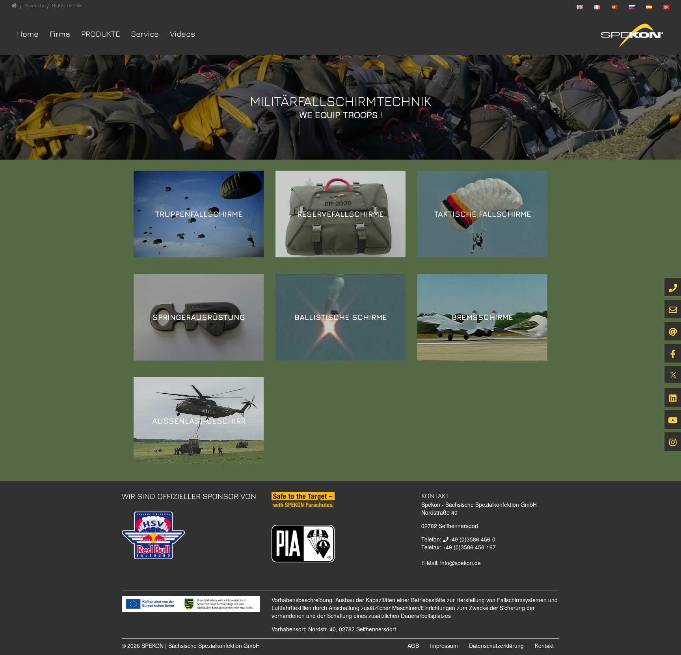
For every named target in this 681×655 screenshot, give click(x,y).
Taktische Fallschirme (482, 213)
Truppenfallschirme (199, 213)
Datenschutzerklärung (496, 645)
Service (145, 33)
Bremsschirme (482, 317)
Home (28, 33)
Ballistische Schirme (340, 317)
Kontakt (544, 645)
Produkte (100, 33)
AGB (413, 645)
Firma (60, 33)
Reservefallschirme (340, 213)
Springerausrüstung (199, 317)
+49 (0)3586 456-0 (471, 539)
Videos (182, 33)
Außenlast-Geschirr (199, 420)
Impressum (444, 645)
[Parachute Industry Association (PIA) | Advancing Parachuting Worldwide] (303, 543)
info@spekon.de (460, 563)
